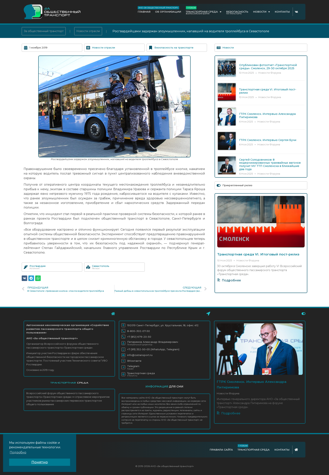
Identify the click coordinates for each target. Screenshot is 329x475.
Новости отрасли (88, 31)
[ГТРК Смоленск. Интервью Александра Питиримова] (226, 125)
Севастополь (100, 265)
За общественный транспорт (44, 31)
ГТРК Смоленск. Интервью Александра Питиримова (267, 115)
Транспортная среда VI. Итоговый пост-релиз (267, 91)
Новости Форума (269, 72)
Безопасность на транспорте (173, 47)
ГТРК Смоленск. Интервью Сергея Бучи (267, 140)
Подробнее (231, 280)
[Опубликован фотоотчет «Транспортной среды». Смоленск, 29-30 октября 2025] (226, 76)
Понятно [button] (39, 462)
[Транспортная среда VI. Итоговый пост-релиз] (226, 100)
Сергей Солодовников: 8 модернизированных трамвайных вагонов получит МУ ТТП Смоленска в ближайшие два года (270, 164)
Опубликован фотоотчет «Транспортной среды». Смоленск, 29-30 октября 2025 (268, 66)
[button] (24, 278)
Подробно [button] (18, 452)
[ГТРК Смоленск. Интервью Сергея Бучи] (226, 149)
